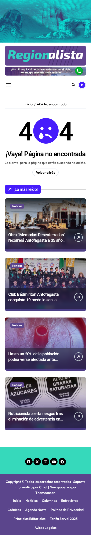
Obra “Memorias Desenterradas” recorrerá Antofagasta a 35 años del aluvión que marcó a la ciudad (37, 240)
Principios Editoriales (30, 518)
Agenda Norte (36, 510)
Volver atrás (45, 172)
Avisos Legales (45, 527)
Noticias (17, 206)
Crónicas (14, 510)
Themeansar (45, 493)
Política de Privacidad (67, 510)
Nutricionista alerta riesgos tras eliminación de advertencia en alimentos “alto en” (35, 419)
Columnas (49, 500)
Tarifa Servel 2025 (64, 518)
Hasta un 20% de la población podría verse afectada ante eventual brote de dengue (33, 359)
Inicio (17, 500)
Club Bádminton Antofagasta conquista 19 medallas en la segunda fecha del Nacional (33, 300)
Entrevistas (69, 500)
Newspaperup (60, 487)
